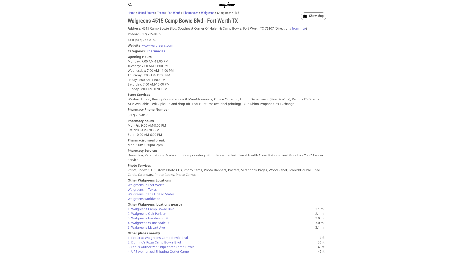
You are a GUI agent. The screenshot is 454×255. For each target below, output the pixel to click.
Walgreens (207, 13)
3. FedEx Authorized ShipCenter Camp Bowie (161, 247)
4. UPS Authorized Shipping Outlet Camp (158, 251)
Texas (161, 13)
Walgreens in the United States (151, 194)
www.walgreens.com (157, 45)
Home (131, 13)
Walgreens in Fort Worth (146, 185)
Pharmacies (190, 13)
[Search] (130, 4)
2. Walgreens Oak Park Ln (147, 213)
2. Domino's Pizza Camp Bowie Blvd (154, 242)
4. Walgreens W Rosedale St (149, 223)
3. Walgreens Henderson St (148, 218)
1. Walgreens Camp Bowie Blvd (151, 209)
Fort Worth (174, 13)
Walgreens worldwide (144, 199)
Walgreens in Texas (142, 189)
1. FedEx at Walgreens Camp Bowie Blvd (158, 238)
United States (146, 13)
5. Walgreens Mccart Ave (146, 227)
